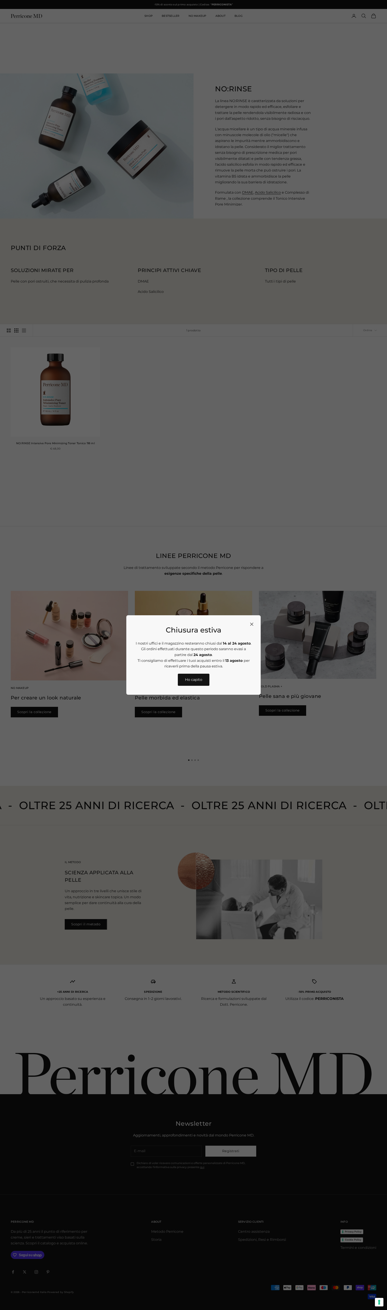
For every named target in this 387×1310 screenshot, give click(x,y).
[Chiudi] (251, 624)
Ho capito (193, 680)
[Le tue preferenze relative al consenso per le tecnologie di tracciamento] (379, 1302)
